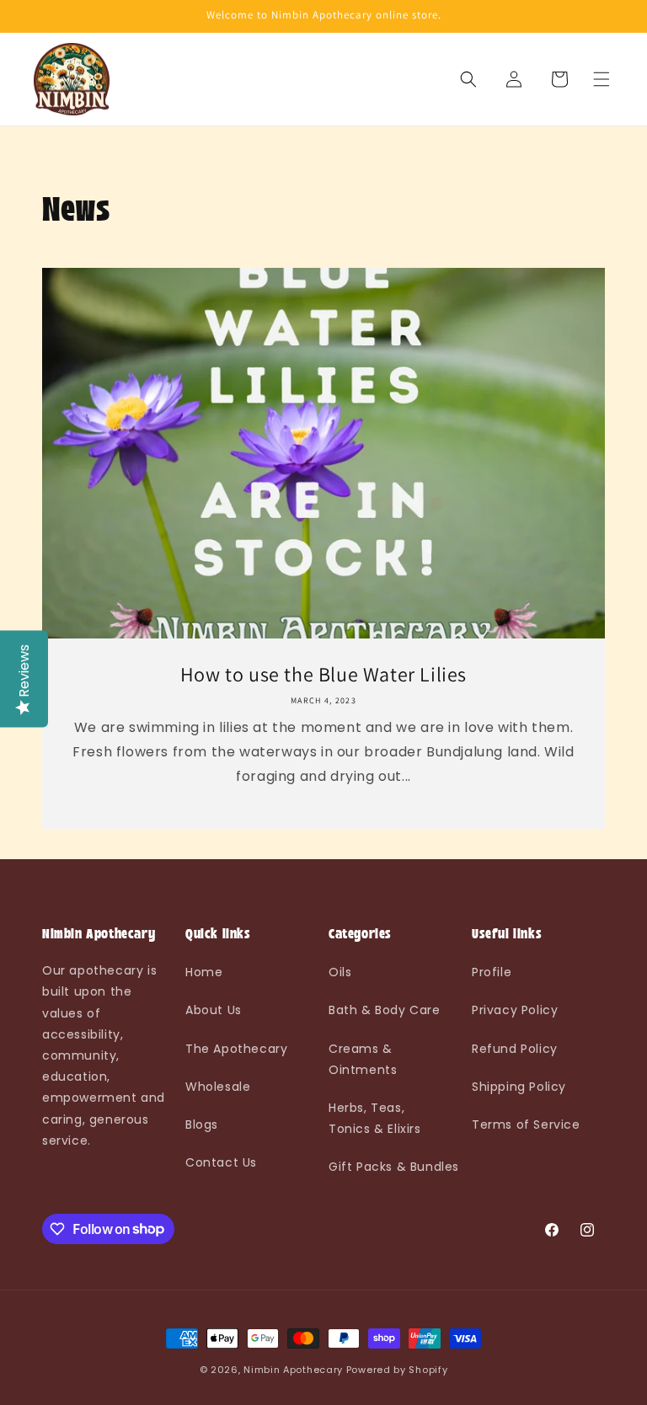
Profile (491, 972)
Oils (340, 972)
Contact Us (221, 1162)
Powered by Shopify (397, 1369)
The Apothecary (236, 1048)
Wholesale (217, 1086)
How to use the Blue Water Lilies (323, 674)
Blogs (201, 1124)
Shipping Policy (519, 1086)
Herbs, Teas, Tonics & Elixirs (375, 1118)
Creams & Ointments (363, 1059)
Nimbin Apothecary (293, 1369)
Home (203, 972)
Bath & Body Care (385, 1010)
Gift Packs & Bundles (394, 1166)
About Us (213, 1010)
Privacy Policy (515, 1010)
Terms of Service (526, 1124)
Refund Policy (515, 1048)
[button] (601, 79)
